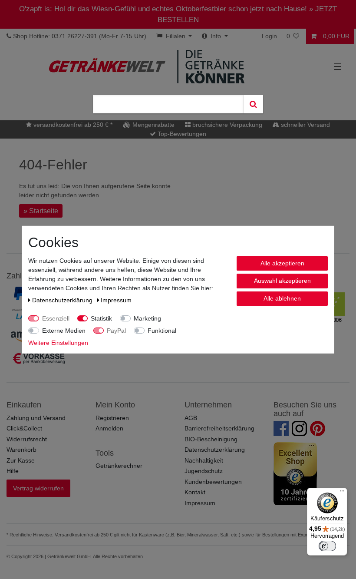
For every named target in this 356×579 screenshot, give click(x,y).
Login (269, 36)
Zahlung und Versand (36, 417)
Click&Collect (24, 428)
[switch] (327, 546)
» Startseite (40, 211)
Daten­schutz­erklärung (63, 299)
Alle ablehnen (282, 297)
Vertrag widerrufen (38, 488)
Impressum (200, 503)
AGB (191, 417)
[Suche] (253, 104)
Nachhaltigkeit (204, 460)
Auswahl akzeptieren (282, 280)
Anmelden (109, 428)
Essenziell (55, 317)
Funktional (162, 330)
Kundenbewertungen (213, 481)
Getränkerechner (119, 465)
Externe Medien (64, 330)
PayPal (116, 330)
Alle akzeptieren (282, 262)
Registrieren (112, 417)
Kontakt (195, 492)
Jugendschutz (204, 470)
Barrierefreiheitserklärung (219, 428)
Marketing (147, 317)
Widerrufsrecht (27, 439)
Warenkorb (21, 449)
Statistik (101, 317)
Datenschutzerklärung (215, 449)
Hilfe (13, 470)
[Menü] (342, 493)
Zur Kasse (21, 460)
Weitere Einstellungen (58, 342)
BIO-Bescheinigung (211, 439)
